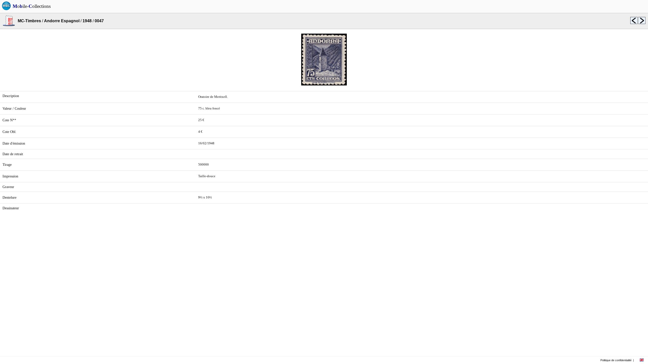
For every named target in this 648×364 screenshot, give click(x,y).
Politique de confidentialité (616, 360)
